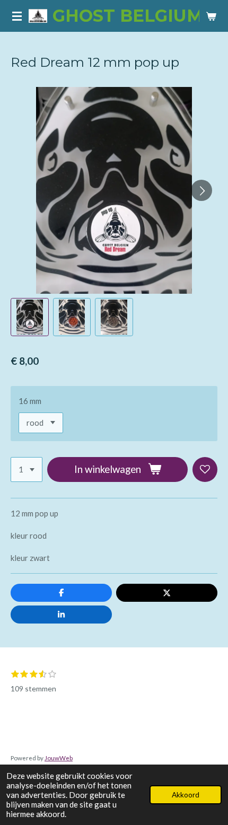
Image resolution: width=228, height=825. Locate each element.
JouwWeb (59, 757)
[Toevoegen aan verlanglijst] (204, 469)
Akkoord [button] (185, 795)
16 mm (30, 401)
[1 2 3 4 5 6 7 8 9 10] (26, 469)
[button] (30, 317)
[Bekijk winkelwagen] (211, 16)
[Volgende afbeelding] (201, 190)
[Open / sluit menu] (17, 16)
